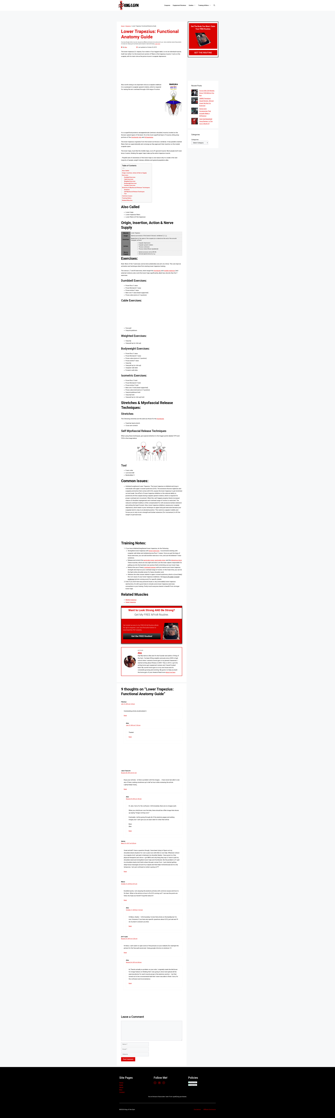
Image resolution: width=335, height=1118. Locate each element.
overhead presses (150, 567)
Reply (125, 715)
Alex (126, 47)
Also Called (125, 170)
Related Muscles (127, 200)
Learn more (157, 43)
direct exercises (154, 551)
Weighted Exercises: (130, 181)
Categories (195, 139)
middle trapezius (169, 270)
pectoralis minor (160, 560)
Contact (122, 1092)
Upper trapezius (131, 602)
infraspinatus (149, 137)
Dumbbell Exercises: (130, 177)
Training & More (203, 5)
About (121, 1087)
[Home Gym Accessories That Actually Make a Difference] (194, 111)
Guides (191, 5)
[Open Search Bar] (214, 5)
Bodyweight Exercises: (130, 183)
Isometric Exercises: (130, 185)
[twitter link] (159, 1082)
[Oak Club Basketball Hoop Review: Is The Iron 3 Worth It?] (194, 121)
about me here (170, 672)
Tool (125, 193)
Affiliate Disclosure (209, 1109)
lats (140, 137)
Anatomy (128, 26)
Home (122, 26)
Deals (121, 1085)
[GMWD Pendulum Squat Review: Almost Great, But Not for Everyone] (194, 101)
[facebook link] (163, 1082)
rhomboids (134, 137)
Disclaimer (197, 1109)
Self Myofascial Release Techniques (134, 191)
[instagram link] (155, 1082)
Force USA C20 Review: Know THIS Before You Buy (207, 93)
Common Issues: (127, 196)
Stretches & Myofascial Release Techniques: (136, 187)
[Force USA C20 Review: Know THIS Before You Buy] (194, 93)
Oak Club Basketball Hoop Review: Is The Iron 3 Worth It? (206, 121)
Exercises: (125, 175)
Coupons (167, 5)
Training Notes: (127, 198)
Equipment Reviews (179, 5)
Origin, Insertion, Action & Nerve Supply (134, 173)
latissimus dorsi (176, 560)
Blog (120, 1090)
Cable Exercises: (128, 179)
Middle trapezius (131, 600)
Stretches (127, 189)
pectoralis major (149, 560)
